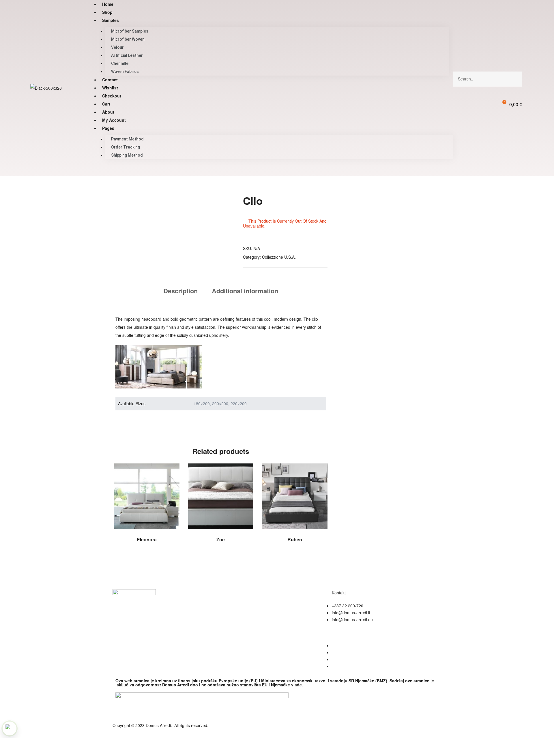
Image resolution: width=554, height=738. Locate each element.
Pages (108, 128)
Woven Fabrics (125, 71)
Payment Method (127, 139)
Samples (110, 20)
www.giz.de (342, 659)
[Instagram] (300, 729)
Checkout (111, 96)
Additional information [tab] (245, 290)
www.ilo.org (342, 666)
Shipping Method (127, 155)
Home (107, 4)
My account (114, 120)
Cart (106, 104)
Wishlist (110, 88)
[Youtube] (315, 729)
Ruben (294, 539)
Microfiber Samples (129, 31)
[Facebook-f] (284, 729)
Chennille (119, 63)
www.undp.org (345, 652)
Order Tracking (125, 147)
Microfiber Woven (128, 39)
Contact (110, 79)
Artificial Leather (127, 55)
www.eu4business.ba (351, 645)
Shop (107, 12)
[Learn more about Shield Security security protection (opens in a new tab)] (9, 728)
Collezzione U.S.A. (279, 257)
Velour (117, 47)
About (108, 112)
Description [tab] (180, 290)
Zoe (220, 539)
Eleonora (147, 539)
